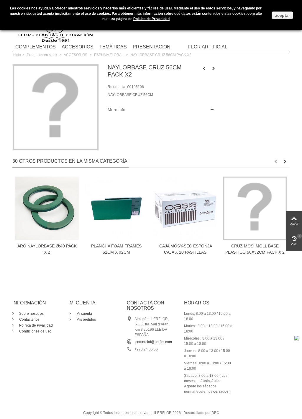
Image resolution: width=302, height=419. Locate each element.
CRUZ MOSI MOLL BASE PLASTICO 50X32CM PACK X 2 (255, 249)
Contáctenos (29, 319)
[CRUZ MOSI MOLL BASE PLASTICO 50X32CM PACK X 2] (255, 208)
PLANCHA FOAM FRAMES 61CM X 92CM (116, 249)
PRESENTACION (151, 46)
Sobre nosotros (31, 314)
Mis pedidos (86, 319)
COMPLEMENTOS (35, 46)
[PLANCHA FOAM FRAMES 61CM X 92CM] (116, 208)
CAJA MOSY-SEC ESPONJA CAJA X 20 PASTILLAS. (185, 249)
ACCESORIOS (77, 46)
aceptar (282, 15)
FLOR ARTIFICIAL (207, 46)
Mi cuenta (84, 314)
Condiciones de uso (34, 331)
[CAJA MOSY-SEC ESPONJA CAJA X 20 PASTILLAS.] (185, 208)
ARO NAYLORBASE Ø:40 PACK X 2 (47, 249)
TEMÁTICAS (113, 46)
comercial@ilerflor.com (153, 342)
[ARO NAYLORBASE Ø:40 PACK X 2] (47, 208)
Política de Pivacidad (35, 325)
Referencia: (117, 87)
